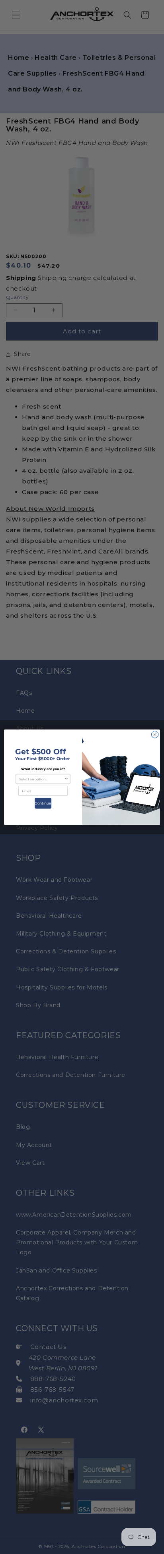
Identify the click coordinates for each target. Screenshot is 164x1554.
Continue (43, 803)
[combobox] (41, 779)
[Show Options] (66, 779)
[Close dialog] (154, 734)
